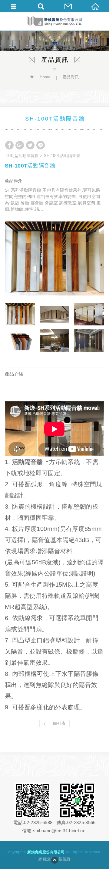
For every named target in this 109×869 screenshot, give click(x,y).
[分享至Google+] (19, 145)
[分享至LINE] (40, 145)
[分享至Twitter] (30, 145)
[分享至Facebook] (9, 145)
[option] (54, 258)
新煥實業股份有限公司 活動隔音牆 (54, 21)
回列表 (59, 723)
